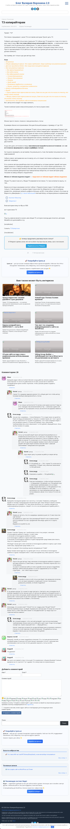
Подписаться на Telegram (36, 246)
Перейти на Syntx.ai (35, 272)
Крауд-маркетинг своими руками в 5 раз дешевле (13, 299)
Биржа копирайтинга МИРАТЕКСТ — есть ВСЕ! (13, 326)
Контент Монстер (15, 198)
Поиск (4, 720)
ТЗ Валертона (15, 228)
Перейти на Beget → (35, 791)
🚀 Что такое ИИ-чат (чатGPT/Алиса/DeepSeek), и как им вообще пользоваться (30, 754)
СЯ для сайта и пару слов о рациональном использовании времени (16, 356)
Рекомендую (28, 26)
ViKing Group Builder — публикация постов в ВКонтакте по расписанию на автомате (49, 356)
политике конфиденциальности (41, 827)
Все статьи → (63, 758)
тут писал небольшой (28, 193)
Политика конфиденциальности (11, 810)
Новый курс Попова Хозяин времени (46, 299)
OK (52, 827)
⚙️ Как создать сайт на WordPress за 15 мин (19, 769)
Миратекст (12, 201)
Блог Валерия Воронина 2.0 (32, 3)
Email (24, 672)
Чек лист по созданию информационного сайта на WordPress (47, 327)
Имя (4, 672)
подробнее (30, 704)
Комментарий (6, 678)
